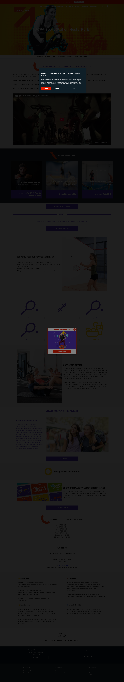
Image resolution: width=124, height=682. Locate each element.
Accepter (46, 88)
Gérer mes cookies (77, 88)
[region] (62, 80)
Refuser (57, 88)
